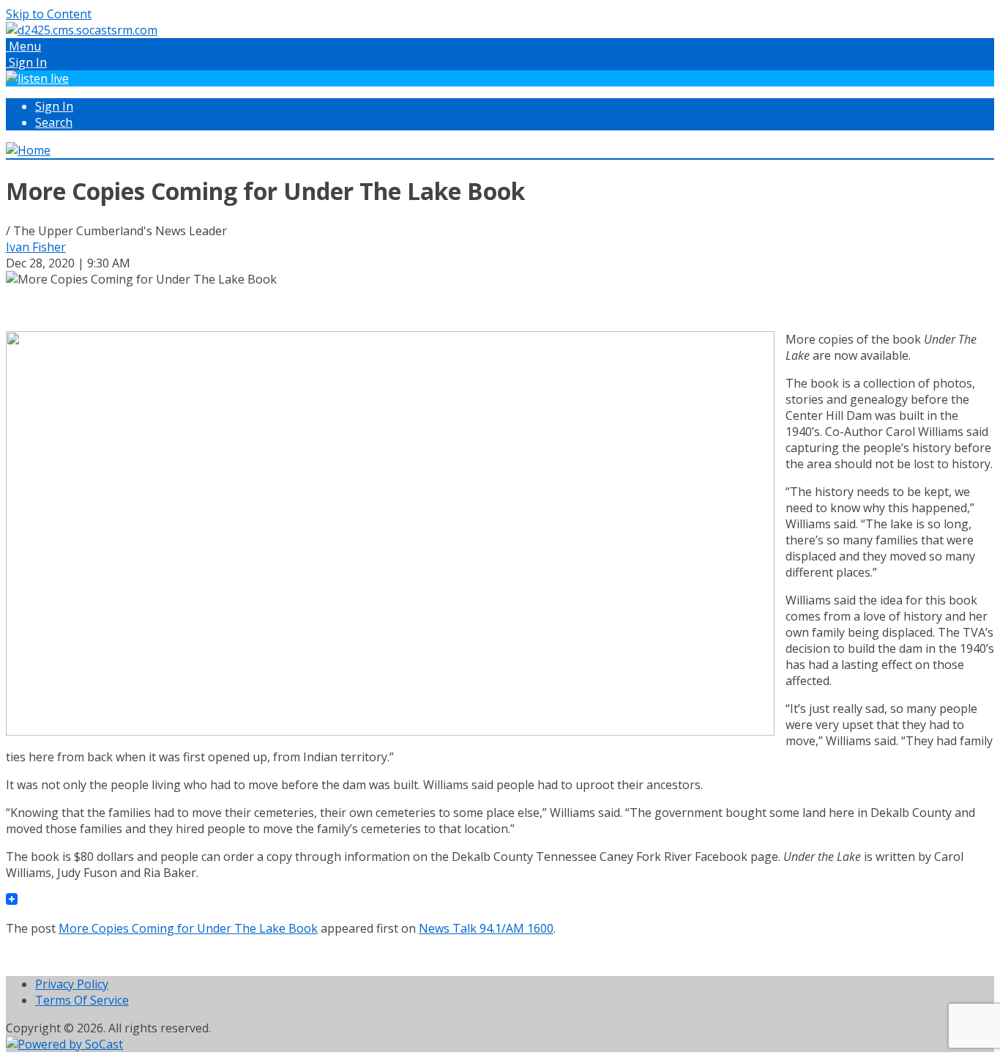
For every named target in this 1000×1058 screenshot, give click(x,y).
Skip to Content (49, 14)
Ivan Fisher (36, 247)
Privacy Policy (71, 984)
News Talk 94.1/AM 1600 (486, 928)
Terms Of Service (82, 1000)
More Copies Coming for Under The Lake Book (188, 928)
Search (53, 122)
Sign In (54, 106)
